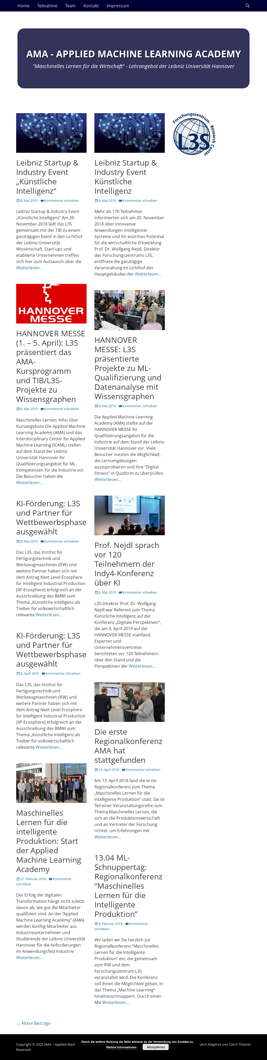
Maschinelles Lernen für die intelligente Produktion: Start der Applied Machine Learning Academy (48, 840)
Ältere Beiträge (33, 1023)
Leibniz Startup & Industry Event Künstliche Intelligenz (125, 176)
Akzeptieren (156, 1047)
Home (23, 6)
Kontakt (91, 6)
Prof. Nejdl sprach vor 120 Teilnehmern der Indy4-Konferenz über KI (126, 564)
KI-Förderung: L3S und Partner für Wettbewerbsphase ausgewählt (51, 517)
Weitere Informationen (121, 1047)
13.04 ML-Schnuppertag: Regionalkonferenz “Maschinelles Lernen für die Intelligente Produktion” (128, 885)
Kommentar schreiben (61, 200)
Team (70, 6)
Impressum (118, 6)
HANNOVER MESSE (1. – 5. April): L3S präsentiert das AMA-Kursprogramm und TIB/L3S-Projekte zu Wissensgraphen (50, 366)
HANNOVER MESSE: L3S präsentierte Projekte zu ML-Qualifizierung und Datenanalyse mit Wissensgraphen (127, 367)
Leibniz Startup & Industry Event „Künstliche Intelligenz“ (47, 176)
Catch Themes (240, 1044)
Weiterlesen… (29, 268)
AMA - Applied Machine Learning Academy (133, 53)
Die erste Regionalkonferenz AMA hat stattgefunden (128, 745)
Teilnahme (47, 6)
